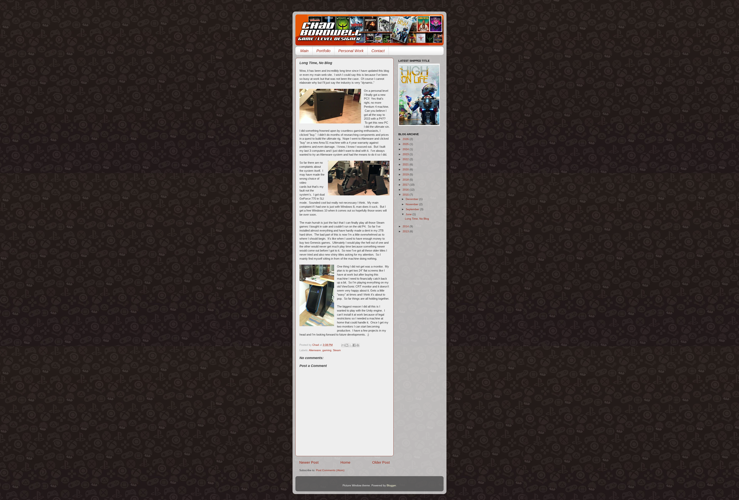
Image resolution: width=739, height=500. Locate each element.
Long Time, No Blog (417, 218)
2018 (406, 179)
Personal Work (351, 51)
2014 (406, 226)
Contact (378, 51)
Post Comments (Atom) (330, 470)
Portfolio (323, 51)
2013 (406, 231)
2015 (406, 194)
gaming (326, 350)
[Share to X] (350, 345)
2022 (406, 159)
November (412, 204)
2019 (406, 174)
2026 (406, 139)
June (409, 214)
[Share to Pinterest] (358, 345)
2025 (406, 144)
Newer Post (309, 462)
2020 (406, 169)
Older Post (381, 462)
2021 (406, 164)
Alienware (315, 350)
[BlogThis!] (347, 345)
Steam (337, 350)
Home (345, 462)
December (412, 199)
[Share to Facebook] (354, 345)
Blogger (391, 485)
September (413, 209)
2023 (406, 154)
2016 (406, 189)
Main (304, 51)
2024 (406, 149)
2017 (406, 184)
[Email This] (343, 345)
